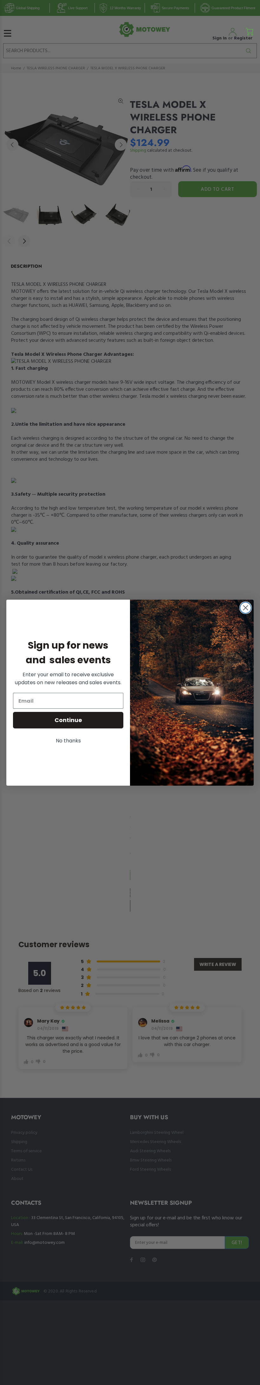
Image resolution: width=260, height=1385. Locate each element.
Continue (68, 720)
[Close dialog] (245, 607)
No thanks (68, 740)
